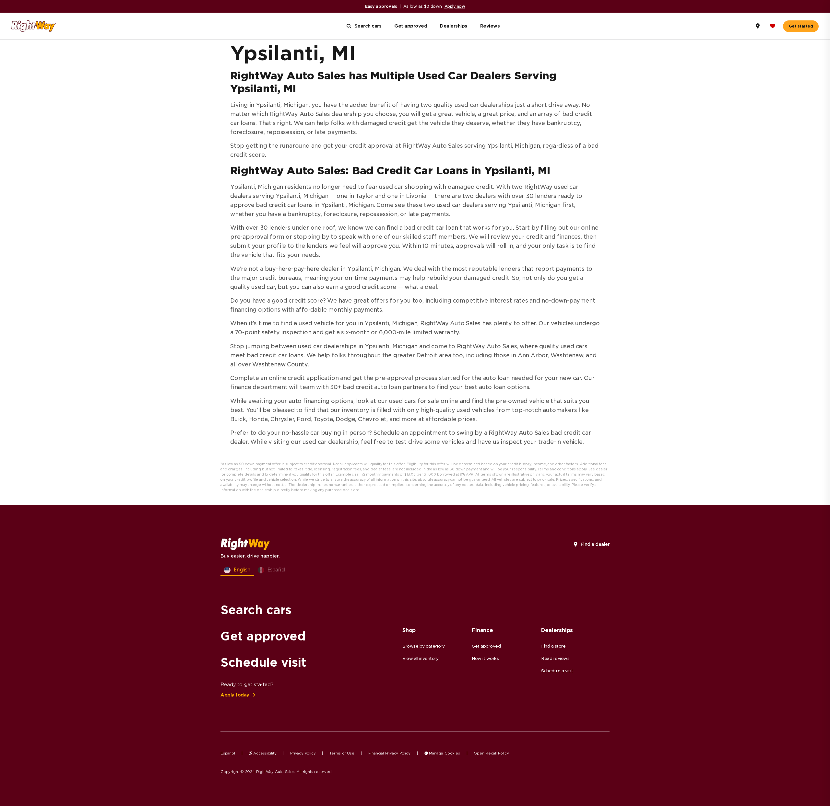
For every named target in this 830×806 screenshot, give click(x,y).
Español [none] (276, 569)
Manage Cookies (444, 753)
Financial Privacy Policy (389, 753)
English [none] (242, 569)
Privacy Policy (302, 753)
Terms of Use (341, 753)
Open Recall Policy (491, 753)
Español (227, 753)
